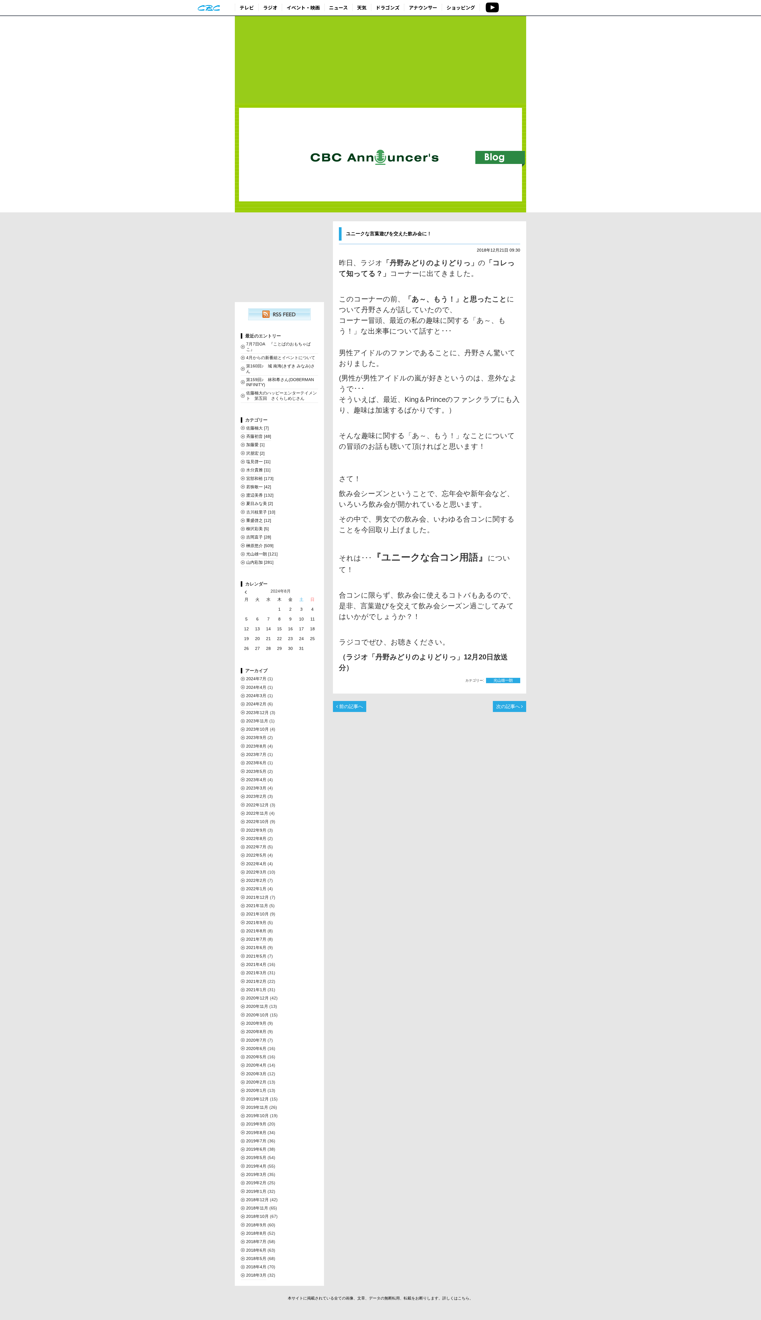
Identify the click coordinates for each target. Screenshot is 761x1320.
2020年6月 (256, 1048)
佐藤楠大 (257, 428)
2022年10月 (257, 821)
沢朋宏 (255, 453)
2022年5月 (256, 855)
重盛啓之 (258, 520)
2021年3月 (256, 972)
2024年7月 (256, 678)
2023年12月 (257, 712)
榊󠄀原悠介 (259, 545)
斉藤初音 (258, 436)
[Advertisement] (380, 60)
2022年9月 (256, 830)
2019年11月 (257, 1107)
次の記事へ (508, 706)
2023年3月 (256, 788)
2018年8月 (256, 1233)
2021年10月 (257, 914)
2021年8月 (256, 931)
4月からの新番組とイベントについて (280, 357)
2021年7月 (256, 939)
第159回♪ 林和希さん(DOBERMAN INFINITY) (280, 382)
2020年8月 (256, 1031)
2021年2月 (256, 981)
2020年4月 (256, 1065)
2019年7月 (256, 1141)
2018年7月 (256, 1241)
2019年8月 (256, 1132)
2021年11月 (257, 905)
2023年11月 (257, 721)
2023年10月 (257, 729)
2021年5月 (256, 956)
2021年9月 (256, 922)
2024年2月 (256, 704)
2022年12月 (257, 805)
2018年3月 (256, 1275)
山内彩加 (259, 562)
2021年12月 (257, 897)
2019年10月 (257, 1115)
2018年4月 (256, 1266)
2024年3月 (256, 695)
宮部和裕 (259, 478)
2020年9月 (256, 1023)
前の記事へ (350, 706)
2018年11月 (257, 1208)
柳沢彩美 (257, 528)
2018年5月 (256, 1258)
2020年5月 (256, 1056)
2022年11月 (257, 813)
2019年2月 (256, 1182)
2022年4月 (256, 863)
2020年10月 (257, 1015)
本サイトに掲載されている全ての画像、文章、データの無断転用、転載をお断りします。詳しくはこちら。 (380, 1298)
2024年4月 (256, 687)
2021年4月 (256, 964)
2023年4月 (256, 779)
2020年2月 (256, 1082)
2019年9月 (256, 1124)
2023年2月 (256, 796)
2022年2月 (256, 880)
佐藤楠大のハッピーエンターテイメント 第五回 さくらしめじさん (281, 395)
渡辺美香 (259, 495)
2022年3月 (256, 872)
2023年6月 (256, 762)
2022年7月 (256, 846)
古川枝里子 (260, 512)
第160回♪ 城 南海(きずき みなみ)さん (280, 368)
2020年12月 (257, 998)
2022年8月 (256, 838)
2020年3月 (256, 1073)
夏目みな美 (259, 503)
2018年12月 (257, 1199)
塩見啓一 (258, 461)
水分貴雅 (258, 470)
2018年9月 (256, 1225)
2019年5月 (256, 1157)
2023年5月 (256, 771)
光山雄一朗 (503, 680)
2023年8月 (256, 746)
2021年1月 (256, 989)
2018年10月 (257, 1216)
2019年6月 (256, 1149)
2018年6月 (256, 1250)
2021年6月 (256, 947)
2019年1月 (256, 1191)
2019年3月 (256, 1174)
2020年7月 (256, 1040)
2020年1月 (256, 1090)
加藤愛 (255, 444)
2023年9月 (256, 737)
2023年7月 (256, 754)
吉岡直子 (258, 537)
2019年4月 (256, 1166)
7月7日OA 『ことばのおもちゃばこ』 (278, 346)
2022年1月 (256, 888)
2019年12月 (257, 1099)
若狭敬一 (258, 486)
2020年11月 (257, 1006)
